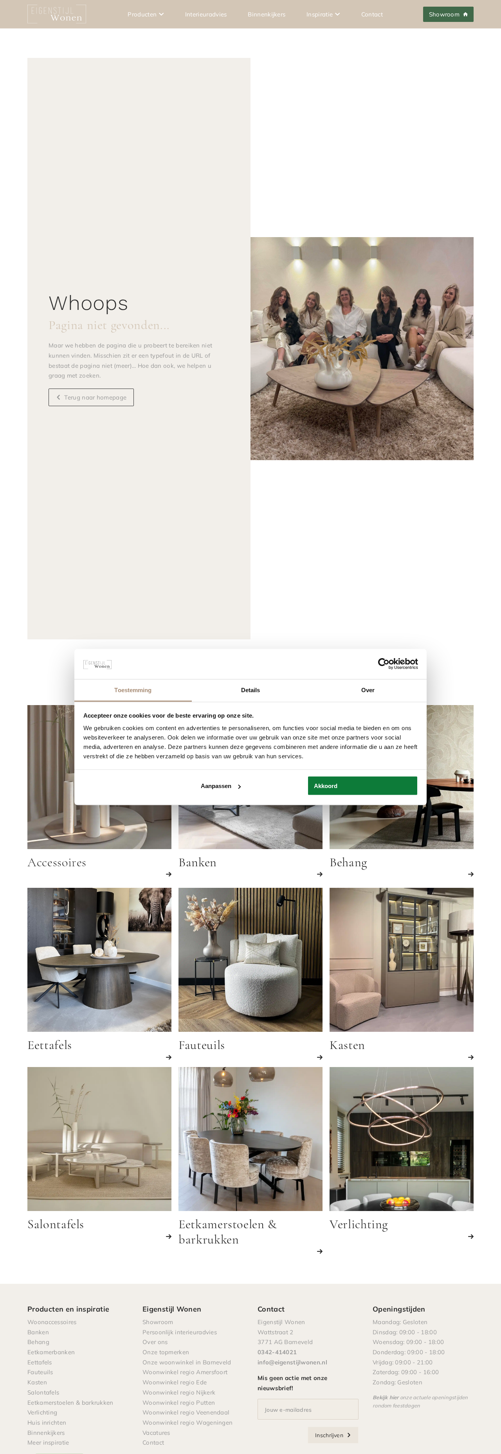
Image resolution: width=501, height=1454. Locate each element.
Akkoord (325, 786)
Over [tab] (368, 689)
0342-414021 (277, 1352)
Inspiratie (319, 14)
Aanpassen (216, 786)
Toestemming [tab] (132, 689)
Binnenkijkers (266, 14)
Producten (142, 14)
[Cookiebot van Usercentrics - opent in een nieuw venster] (384, 664)
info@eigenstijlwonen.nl (292, 1362)
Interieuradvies (206, 14)
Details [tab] (250, 689)
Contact (372, 14)
